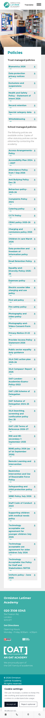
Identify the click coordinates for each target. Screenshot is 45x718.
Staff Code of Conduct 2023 (20, 504)
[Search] (39, 714)
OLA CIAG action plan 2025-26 (20, 360)
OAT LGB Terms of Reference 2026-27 (18, 427)
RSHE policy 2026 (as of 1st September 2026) (19, 452)
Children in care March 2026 (20, 240)
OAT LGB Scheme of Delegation (19, 392)
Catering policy (16, 209)
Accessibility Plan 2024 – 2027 (21, 161)
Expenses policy (17, 280)
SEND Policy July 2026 (20, 496)
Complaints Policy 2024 (18, 200)
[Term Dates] (5, 714)
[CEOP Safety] (7, 639)
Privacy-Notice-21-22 (19, 333)
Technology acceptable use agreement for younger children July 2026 (20, 531)
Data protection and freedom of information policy (19, 251)
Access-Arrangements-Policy (21, 152)
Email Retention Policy (20, 261)
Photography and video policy (18, 315)
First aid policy (16, 300)
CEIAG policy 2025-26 (19, 222)
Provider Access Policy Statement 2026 (20, 341)
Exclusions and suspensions (16, 84)
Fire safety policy (18, 307)
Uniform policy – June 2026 (20, 576)
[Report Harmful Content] (26, 639)
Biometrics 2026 (17, 66)
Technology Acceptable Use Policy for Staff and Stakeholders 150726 (20, 563)
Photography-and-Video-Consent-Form (19, 324)
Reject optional (28, 704)
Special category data (20, 112)
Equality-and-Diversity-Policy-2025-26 (20, 271)
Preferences (10, 711)
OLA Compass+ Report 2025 (20, 370)
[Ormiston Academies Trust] (15, 652)
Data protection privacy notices (17, 74)
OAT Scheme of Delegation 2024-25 (19, 402)
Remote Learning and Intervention (20, 462)
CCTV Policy (15, 215)
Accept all (11, 704)
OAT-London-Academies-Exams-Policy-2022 (19, 382)
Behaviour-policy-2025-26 (18, 190)
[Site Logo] (13, 5)
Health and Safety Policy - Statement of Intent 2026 (20, 96)
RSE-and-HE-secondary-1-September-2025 (17, 439)
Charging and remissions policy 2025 (20, 230)
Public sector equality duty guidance (20, 351)
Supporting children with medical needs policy (19, 516)
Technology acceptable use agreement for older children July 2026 (19, 548)
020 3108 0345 (14, 610)
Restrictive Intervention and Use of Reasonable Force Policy (19, 475)
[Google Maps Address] (28, 714)
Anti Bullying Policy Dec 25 (19, 181)
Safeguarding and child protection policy (20, 488)
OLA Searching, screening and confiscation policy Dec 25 (18, 415)
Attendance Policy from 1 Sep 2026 (18, 171)
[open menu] (39, 4)
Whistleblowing (17, 119)
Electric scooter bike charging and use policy (19, 290)
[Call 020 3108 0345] (17, 714)
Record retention (17, 105)
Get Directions (11, 625)
